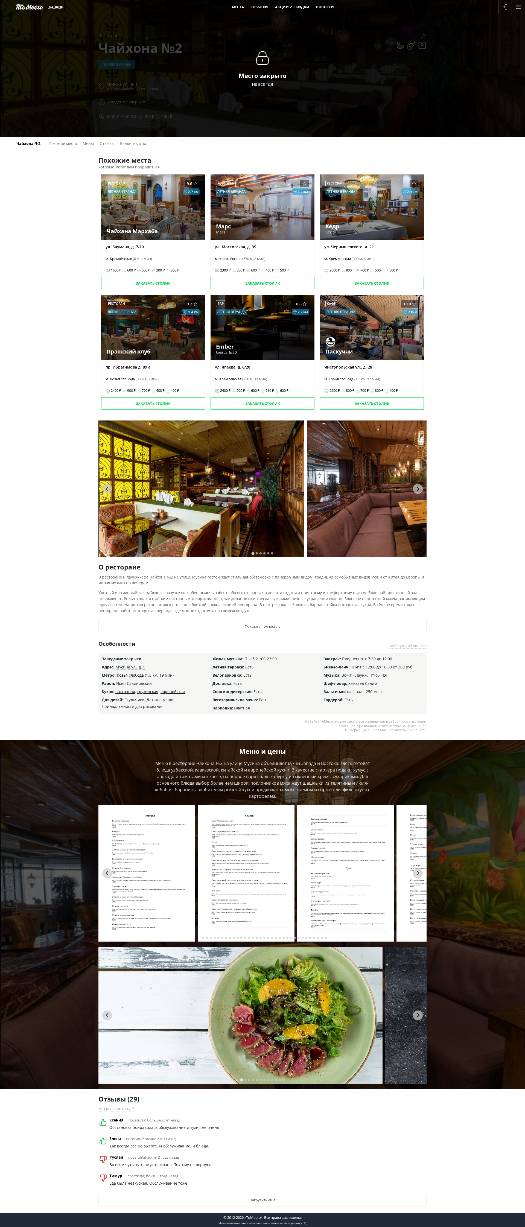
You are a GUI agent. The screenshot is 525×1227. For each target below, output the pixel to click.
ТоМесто (29, 7)
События (259, 6)
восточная (125, 691)
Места (238, 6)
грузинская (147, 691)
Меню (88, 143)
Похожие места (63, 143)
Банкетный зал (134, 143)
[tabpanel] (201, 488)
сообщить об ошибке (408, 645)
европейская (173, 691)
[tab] (252, 553)
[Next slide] (418, 489)
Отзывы (107, 143)
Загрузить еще (262, 1199)
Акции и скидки (292, 6)
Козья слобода (130, 675)
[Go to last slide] (107, 489)
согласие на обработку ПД (289, 1223)
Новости (325, 6)
